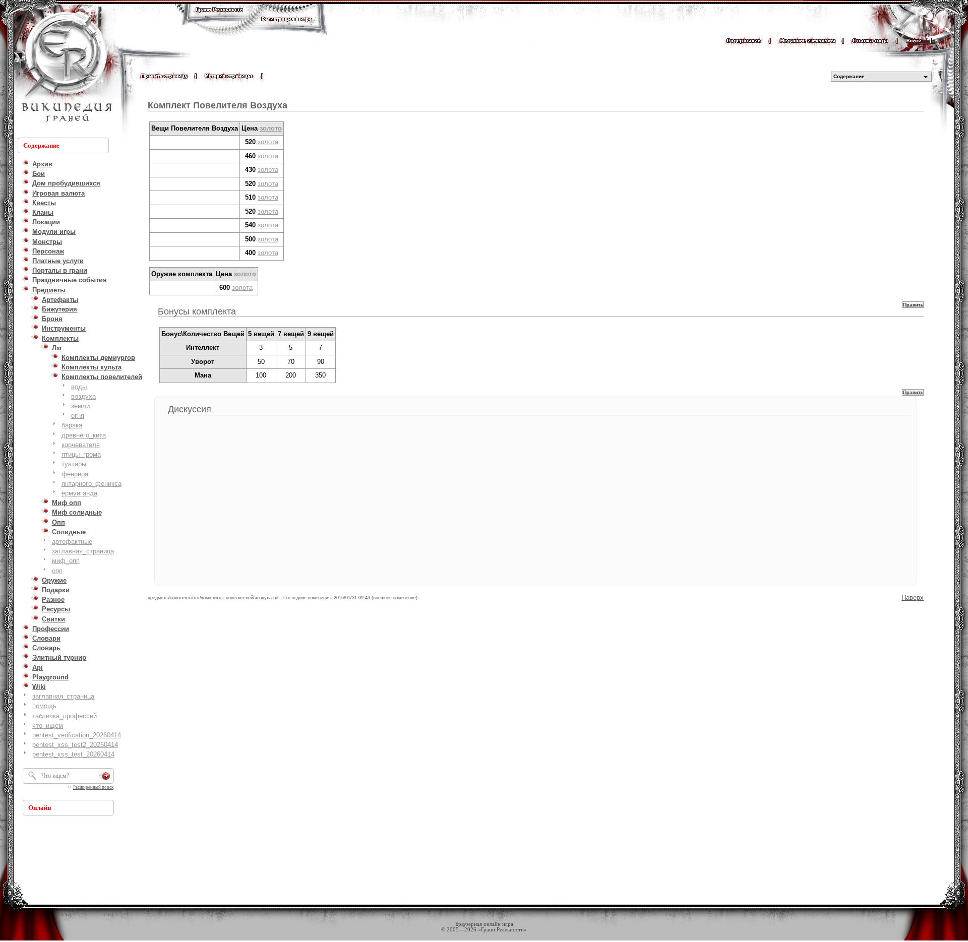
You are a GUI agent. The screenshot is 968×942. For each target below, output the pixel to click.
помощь (44, 706)
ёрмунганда (79, 493)
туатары (74, 464)
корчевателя (81, 445)
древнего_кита (84, 435)
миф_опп (66, 560)
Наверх (912, 597)
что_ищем (47, 725)
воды (79, 387)
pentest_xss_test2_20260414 (75, 744)
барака (72, 425)
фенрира (75, 474)
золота (268, 142)
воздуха (83, 396)
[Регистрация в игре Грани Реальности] (286, 28)
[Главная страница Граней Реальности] (219, 19)
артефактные (72, 541)
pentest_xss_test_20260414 (73, 754)
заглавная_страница (83, 551)
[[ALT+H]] (65, 68)
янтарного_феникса (92, 483)
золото (271, 128)
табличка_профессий (64, 716)
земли (80, 406)
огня (77, 415)
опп (57, 571)
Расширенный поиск (93, 787)
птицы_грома (81, 454)
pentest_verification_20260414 (76, 735)
